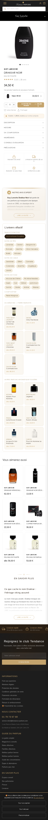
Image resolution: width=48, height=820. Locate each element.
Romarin (9, 249)
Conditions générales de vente (13, 692)
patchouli (33, 283)
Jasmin (8, 270)
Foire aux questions (9, 681)
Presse (4, 785)
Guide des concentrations (11, 760)
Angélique (32, 266)
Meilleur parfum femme (10, 752)
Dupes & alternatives (9, 763)
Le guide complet (8, 738)
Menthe (19, 249)
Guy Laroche (11, 69)
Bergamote (30, 245)
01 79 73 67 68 (10, 717)
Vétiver (23, 283)
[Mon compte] (40, 3)
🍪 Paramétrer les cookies (12, 706)
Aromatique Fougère (15, 236)
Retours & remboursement (11, 703)
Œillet (19, 261)
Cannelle (29, 261)
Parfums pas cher (8, 767)
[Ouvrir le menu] (45, 16)
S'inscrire (24, 662)
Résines (36, 287)
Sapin (8, 283)
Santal (8, 287)
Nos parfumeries (8, 781)
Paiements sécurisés (9, 695)
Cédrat (20, 245)
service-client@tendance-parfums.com (15, 721)
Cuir (15, 283)
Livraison (5, 788)
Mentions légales (8, 684)
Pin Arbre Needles (31, 278)
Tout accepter (24, 803)
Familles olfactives (8, 749)
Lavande (9, 245)
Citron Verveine (32, 249)
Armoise (17, 253)
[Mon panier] (44, 3)
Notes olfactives (8, 745)
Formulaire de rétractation (11, 699)
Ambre (26, 287)
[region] (24, 628)
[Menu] (4, 3)
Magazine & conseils (9, 742)
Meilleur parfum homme (10, 756)
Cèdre (17, 287)
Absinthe (21, 266)
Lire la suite (22, 215)
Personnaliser (24, 815)
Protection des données (10, 688)
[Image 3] (24, 64)
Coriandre (10, 266)
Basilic (8, 253)
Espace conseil (7, 777)
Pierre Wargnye (12, 296)
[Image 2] (22, 64)
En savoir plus (39, 798)
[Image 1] (20, 64)
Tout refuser (24, 809)
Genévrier (10, 261)
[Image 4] (26, 64)
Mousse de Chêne (13, 278)
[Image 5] (28, 64)
